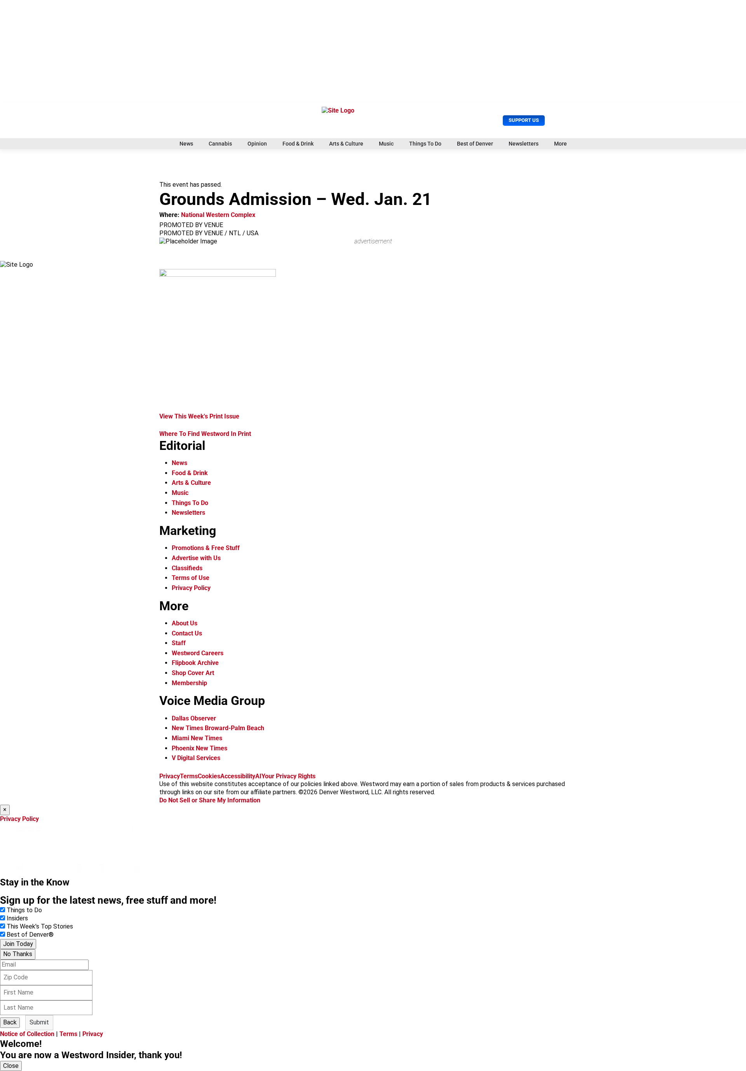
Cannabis (220, 144)
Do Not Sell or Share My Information (209, 800)
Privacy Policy (191, 588)
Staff (179, 643)
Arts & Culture (346, 144)
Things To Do (425, 144)
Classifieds (187, 568)
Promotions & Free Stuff (206, 548)
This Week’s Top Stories (40, 926)
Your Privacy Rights (288, 776)
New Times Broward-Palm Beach (218, 728)
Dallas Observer (194, 718)
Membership (189, 683)
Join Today (18, 944)
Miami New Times (197, 738)
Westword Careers (197, 653)
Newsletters (524, 144)
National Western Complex (218, 215)
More (560, 144)
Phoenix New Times (199, 748)
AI (258, 776)
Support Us (524, 120)
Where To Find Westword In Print (205, 433)
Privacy (169, 776)
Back (10, 1022)
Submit (39, 1022)
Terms (189, 776)
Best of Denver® (30, 934)
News (186, 144)
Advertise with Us (196, 558)
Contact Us (187, 633)
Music (386, 144)
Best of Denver (475, 144)
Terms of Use (190, 577)
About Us (184, 623)
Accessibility (237, 776)
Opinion (257, 144)
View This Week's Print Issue (199, 416)
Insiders (17, 918)
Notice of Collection (27, 1034)
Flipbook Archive (195, 663)
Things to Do (24, 910)
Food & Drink (298, 144)
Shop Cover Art (193, 673)
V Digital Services (196, 758)
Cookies (209, 776)
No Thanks (17, 954)
